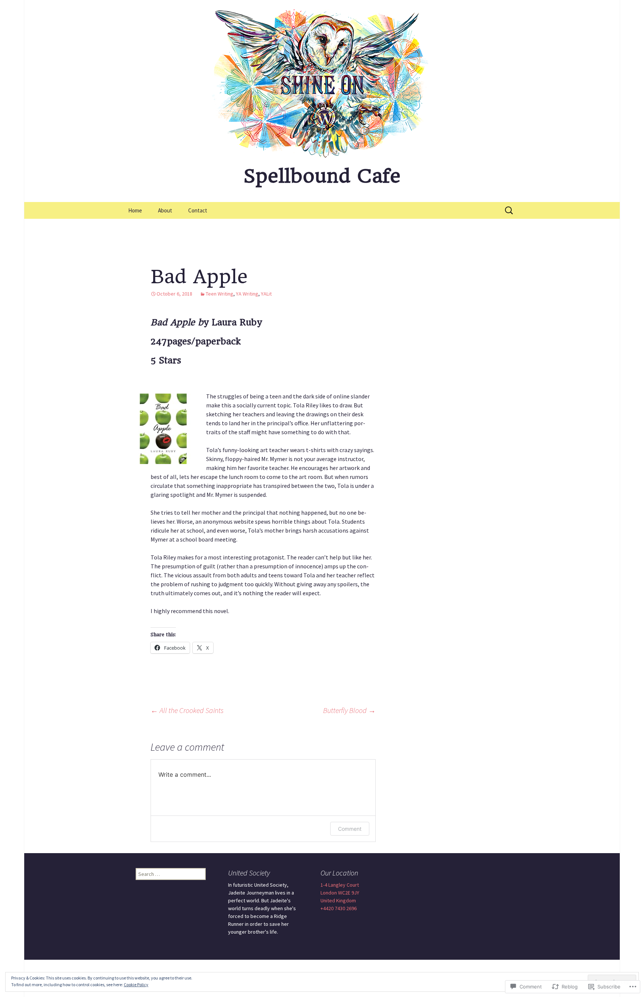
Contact (197, 210)
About (165, 210)
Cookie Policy (136, 984)
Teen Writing (219, 293)
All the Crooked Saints (187, 710)
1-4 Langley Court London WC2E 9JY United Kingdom (340, 892)
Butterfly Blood (349, 710)
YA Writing (247, 293)
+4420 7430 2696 (339, 908)
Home (135, 210)
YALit (266, 293)
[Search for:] (509, 210)
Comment (350, 829)
